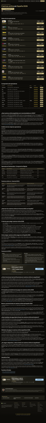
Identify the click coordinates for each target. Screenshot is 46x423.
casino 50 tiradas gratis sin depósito (17, 398)
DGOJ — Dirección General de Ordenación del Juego (8, 371)
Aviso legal (31, 406)
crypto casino (37, 397)
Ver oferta (41, 87)
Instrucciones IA (40, 411)
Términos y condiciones (33, 405)
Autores (23, 405)
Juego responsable (24, 406)
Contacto (39, 406)
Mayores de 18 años (40, 405)
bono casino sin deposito (6, 397)
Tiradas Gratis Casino (17, 405)
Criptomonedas (16, 407)
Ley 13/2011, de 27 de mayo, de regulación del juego (8, 372)
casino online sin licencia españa (28, 397)
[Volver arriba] (44, 421)
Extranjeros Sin (16, 406)
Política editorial (40, 407)
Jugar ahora (40, 23)
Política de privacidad (32, 404)
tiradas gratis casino (28, 286)
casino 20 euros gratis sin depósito (9, 124)
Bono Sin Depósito (16, 404)
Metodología (23, 404)
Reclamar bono (39, 269)
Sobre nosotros (40, 404)
